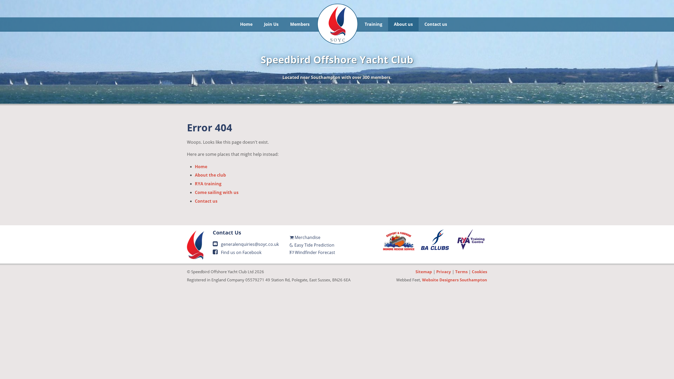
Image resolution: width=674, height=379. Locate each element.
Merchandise (307, 237)
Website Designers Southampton (454, 279)
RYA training (208, 184)
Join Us (271, 24)
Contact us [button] (435, 24)
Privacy (443, 271)
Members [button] (300, 24)
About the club (210, 175)
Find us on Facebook (240, 252)
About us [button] (403, 24)
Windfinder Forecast (314, 252)
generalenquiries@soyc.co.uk (249, 244)
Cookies (479, 271)
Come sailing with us (217, 192)
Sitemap (423, 271)
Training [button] (373, 24)
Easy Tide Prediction (313, 245)
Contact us (206, 201)
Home (246, 24)
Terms (461, 271)
